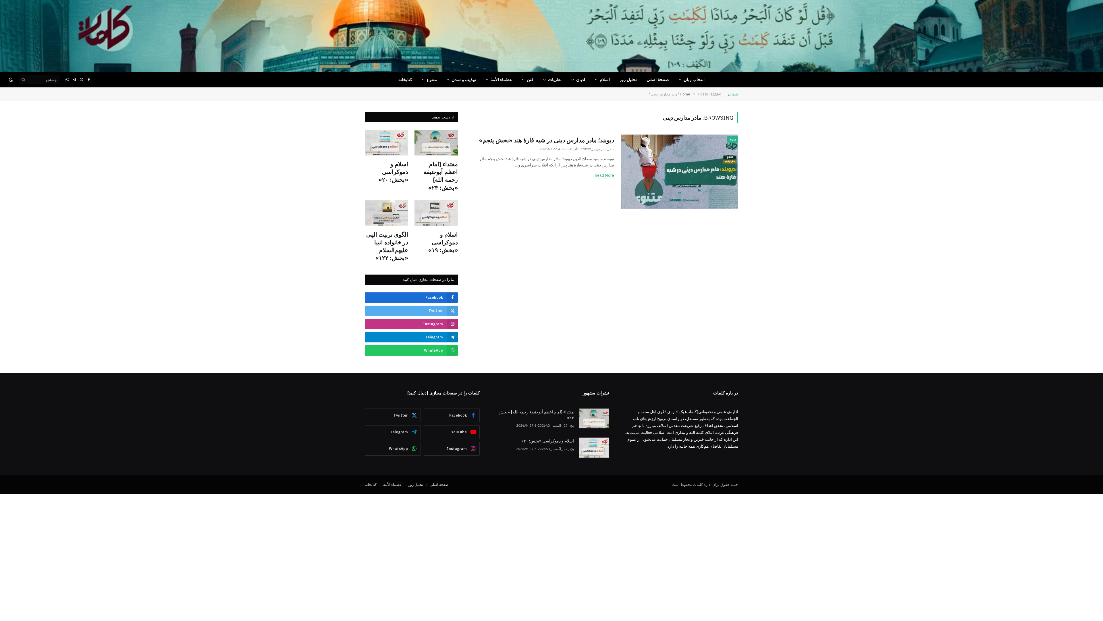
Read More (604, 175)
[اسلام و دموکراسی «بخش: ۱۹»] (436, 213)
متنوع (432, 79)
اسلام (605, 79)
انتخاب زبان (694, 79)
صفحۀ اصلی (658, 79)
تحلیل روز (628, 79)
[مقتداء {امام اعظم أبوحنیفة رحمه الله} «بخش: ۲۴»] (436, 143)
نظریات (555, 79)
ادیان (580, 79)
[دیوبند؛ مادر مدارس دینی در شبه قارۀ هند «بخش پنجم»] (679, 172)
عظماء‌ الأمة (501, 79)
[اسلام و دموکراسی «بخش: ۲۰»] (386, 143)
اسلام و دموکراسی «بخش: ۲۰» (393, 171)
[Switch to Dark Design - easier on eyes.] (11, 79)
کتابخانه (405, 79)
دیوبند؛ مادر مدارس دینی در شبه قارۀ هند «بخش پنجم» (546, 140)
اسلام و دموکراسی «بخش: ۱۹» (443, 242)
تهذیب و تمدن (464, 79)
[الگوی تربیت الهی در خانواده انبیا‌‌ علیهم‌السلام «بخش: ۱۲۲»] (386, 213)
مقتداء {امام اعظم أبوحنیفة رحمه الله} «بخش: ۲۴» (441, 175)
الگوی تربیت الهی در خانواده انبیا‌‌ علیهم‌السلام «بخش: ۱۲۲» (387, 246)
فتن (530, 79)
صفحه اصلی (439, 484)
